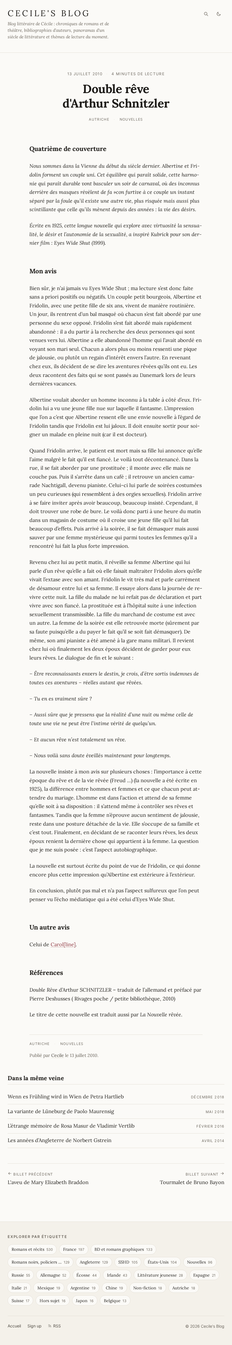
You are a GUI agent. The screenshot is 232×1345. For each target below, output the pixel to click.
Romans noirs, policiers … (41, 1262)
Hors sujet (53, 1300)
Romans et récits (32, 1249)
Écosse (86, 1275)
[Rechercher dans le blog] (206, 14)
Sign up (34, 1325)
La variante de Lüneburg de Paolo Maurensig (61, 1111)
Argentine (82, 1288)
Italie (19, 1288)
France (73, 1249)
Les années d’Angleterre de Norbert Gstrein (59, 1140)
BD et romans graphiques (123, 1249)
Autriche (99, 119)
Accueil (14, 1325)
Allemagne (53, 1275)
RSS (57, 1325)
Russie (21, 1275)
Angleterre (94, 1262)
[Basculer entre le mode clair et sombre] (219, 14)
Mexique (48, 1288)
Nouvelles (131, 119)
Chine (114, 1288)
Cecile (57, 1055)
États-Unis (162, 1262)
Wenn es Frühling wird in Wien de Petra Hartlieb (66, 1096)
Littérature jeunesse (160, 1275)
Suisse (20, 1300)
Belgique (115, 1300)
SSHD (127, 1262)
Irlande (117, 1275)
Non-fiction (147, 1288)
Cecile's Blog (49, 13)
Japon (84, 1300)
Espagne (204, 1275)
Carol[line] (63, 944)
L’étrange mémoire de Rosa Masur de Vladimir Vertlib (71, 1125)
